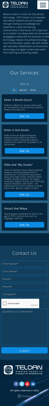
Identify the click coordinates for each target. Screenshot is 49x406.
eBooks (23, 90)
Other (33, 90)
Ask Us (24, 116)
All (14, 90)
